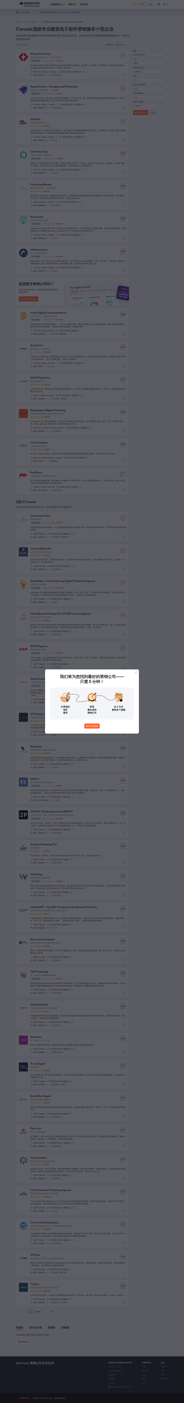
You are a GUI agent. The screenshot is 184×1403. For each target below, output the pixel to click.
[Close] (136, 672)
